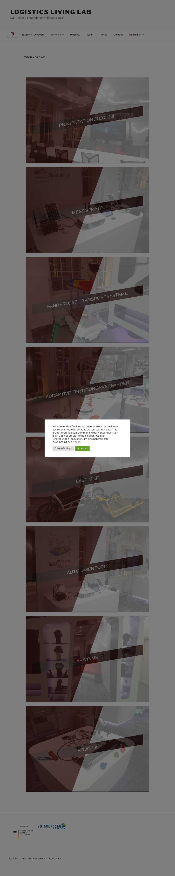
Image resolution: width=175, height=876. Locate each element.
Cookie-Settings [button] (63, 448)
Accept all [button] (82, 448)
